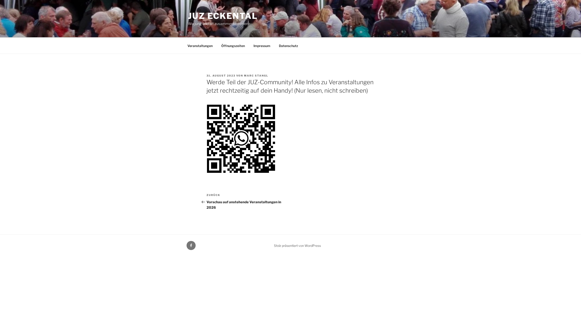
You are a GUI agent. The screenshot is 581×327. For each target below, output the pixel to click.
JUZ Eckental (223, 16)
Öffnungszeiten (233, 46)
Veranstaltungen (200, 46)
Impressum (262, 46)
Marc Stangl (256, 75)
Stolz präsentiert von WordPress (297, 246)
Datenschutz (288, 46)
